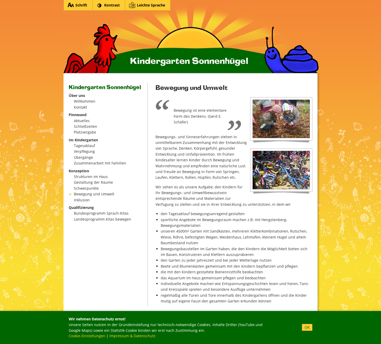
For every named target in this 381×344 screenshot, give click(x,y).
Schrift (81, 5)
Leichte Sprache (151, 5)
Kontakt (80, 107)
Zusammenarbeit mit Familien (100, 163)
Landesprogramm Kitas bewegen (102, 219)
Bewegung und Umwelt (94, 193)
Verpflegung (84, 151)
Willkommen (84, 101)
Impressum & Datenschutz (132, 335)
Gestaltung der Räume (93, 182)
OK (307, 327)
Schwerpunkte (86, 188)
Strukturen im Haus (91, 176)
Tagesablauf (84, 145)
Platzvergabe (85, 132)
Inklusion (82, 199)
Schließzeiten (85, 126)
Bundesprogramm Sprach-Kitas (101, 213)
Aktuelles (82, 120)
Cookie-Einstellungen (87, 335)
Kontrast (112, 5)
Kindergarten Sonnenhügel (192, 37)
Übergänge (83, 157)
